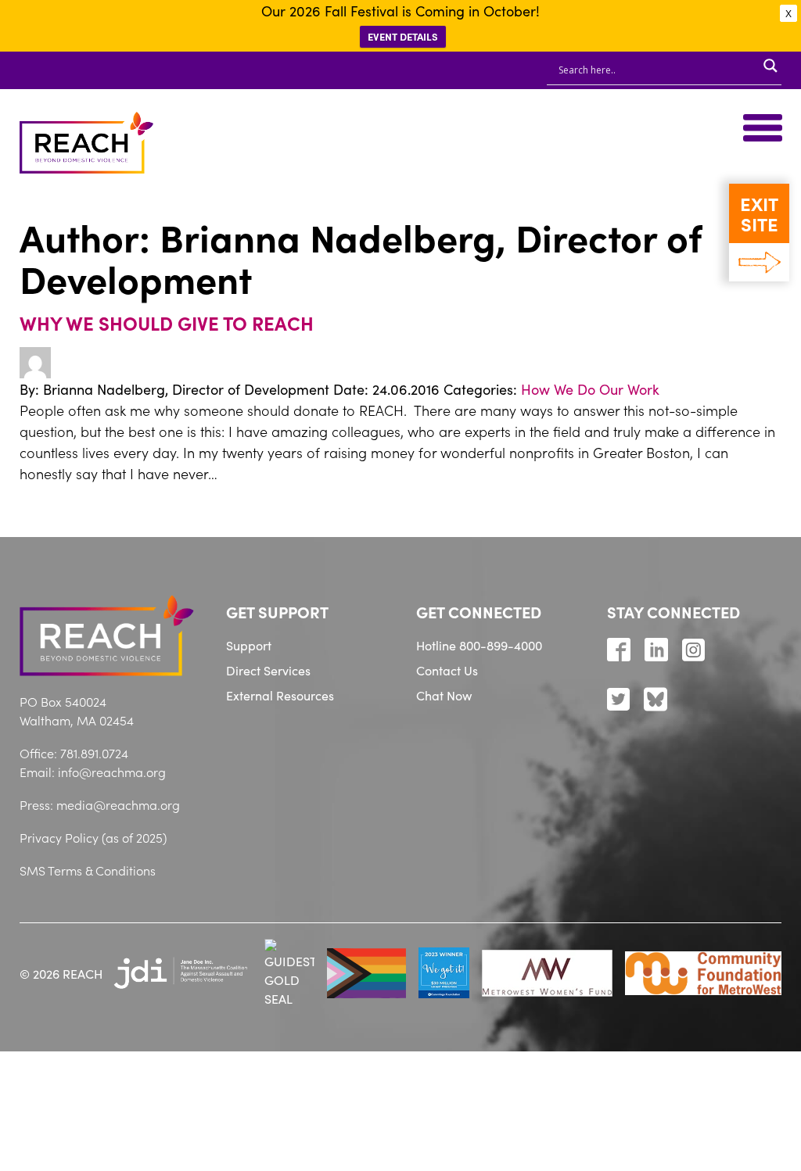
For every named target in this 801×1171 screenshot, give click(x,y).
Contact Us (447, 670)
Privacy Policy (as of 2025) (93, 837)
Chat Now (444, 695)
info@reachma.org (112, 771)
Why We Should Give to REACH (167, 322)
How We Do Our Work (590, 389)
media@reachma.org (118, 804)
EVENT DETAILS (403, 36)
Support (248, 645)
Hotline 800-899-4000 (479, 645)
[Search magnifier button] (770, 66)
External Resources (280, 695)
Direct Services (268, 670)
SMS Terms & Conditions (88, 870)
